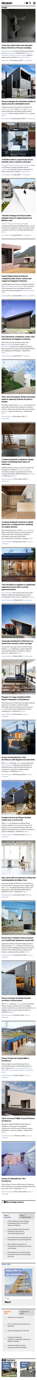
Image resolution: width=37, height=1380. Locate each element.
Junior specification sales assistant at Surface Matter (17, 1346)
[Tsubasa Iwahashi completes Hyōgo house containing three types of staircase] (18, 440)
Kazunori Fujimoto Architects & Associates (17, 54)
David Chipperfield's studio (14, 286)
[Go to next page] (27, 3)
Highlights (10, 1360)
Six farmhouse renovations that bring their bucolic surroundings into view (19, 1253)
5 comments (27, 600)
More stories (15, 1202)
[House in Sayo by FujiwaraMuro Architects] (18, 1039)
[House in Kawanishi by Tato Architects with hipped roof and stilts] (18, 738)
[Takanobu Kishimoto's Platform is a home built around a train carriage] (18, 622)
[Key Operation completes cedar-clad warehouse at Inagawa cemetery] (18, 317)
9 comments (27, 60)
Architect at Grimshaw (16, 1317)
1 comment (26, 356)
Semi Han (5, 60)
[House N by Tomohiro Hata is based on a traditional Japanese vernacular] (18, 919)
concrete (22, 57)
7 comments (25, 175)
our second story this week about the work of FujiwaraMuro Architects (17, 1069)
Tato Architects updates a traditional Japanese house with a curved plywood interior (18, 587)
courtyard (5, 113)
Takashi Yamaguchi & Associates (13, 224)
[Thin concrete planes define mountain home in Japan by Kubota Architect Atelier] (18, 378)
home (8, 649)
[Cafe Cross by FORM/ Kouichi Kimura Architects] (18, 1099)
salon (7, 887)
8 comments (31, 118)
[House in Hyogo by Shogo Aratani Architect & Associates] (18, 979)
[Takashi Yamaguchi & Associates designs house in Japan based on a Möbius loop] (18, 196)
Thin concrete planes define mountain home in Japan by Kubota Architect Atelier (18, 399)
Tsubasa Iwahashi (23, 470)
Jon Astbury (6, 118)
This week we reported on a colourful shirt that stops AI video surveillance (19, 1245)
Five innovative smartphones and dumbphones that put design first (19, 1238)
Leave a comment (29, 296)
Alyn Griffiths (6, 296)
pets (3, 709)
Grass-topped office (6, 1365)
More (28, 57)
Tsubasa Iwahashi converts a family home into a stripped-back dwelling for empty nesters (17, 524)
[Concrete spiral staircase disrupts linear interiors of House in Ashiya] (18, 26)
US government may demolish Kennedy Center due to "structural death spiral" (18, 1230)
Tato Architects (7, 593)
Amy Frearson (7, 479)
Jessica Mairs (6, 356)
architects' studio (8, 109)
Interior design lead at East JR (18, 1331)
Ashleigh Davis (7, 895)
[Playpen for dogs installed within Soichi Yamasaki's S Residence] (18, 678)
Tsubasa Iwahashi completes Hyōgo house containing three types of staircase (18, 462)
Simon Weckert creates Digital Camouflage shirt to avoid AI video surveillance (18, 1222)
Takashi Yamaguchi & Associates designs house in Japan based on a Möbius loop (17, 218)
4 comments (26, 235)
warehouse (9, 344)
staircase (31, 474)
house (21, 109)
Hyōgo (27, 113)
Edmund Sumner (28, 290)
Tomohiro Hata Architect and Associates (16, 165)
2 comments (27, 656)
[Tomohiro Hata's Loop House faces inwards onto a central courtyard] (18, 140)
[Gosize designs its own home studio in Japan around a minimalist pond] (18, 82)
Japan (23, 171)
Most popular (7, 1216)
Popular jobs (7, 1312)
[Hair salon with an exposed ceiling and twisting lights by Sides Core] (18, 859)
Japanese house (10, 53)
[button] (30, 2)
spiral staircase (8, 51)
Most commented (25, 1216)
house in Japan (27, 530)
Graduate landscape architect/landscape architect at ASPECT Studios (19, 1338)
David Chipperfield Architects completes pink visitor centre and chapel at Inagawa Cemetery (16, 278)
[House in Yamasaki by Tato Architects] (18, 1159)
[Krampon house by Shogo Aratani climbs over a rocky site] (18, 798)
